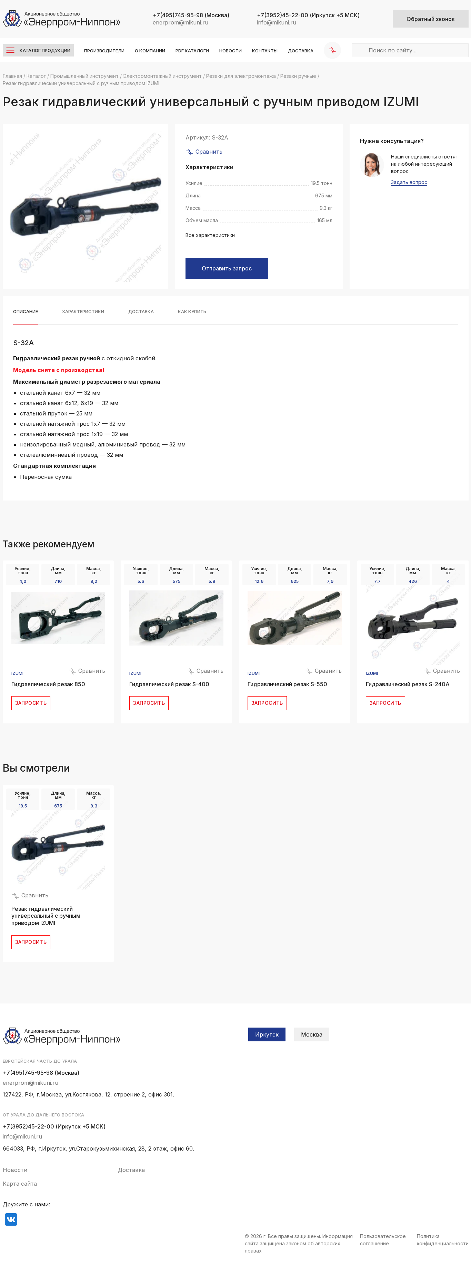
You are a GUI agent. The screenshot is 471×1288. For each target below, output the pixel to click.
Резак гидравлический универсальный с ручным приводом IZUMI (45, 916)
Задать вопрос (409, 182)
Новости (230, 50)
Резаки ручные (298, 76)
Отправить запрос (227, 268)
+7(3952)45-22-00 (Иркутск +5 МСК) (54, 1126)
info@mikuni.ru (276, 22)
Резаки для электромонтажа (241, 76)
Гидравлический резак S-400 (169, 684)
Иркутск (267, 1034)
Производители (104, 50)
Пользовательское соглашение (383, 1239)
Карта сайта (20, 1183)
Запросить (31, 703)
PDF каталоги (192, 50)
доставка (141, 311)
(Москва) (191, 15)
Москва (311, 1034)
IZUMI (17, 673)
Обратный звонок (431, 19)
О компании (150, 50)
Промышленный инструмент (84, 76)
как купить (192, 311)
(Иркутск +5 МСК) (308, 15)
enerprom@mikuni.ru (180, 22)
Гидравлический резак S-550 (287, 684)
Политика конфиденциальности (443, 1239)
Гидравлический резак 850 (48, 684)
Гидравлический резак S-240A (408, 684)
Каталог (36, 76)
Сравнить (208, 151)
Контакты (265, 50)
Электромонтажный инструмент (162, 76)
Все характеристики (210, 235)
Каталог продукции (45, 50)
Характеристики (83, 311)
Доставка (300, 50)
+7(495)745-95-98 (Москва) (41, 1072)
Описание (25, 311)
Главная (12, 76)
